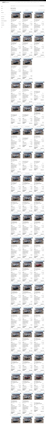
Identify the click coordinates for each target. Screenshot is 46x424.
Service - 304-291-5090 (37, 0)
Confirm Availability (16, 33)
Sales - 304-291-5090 (32, 0)
